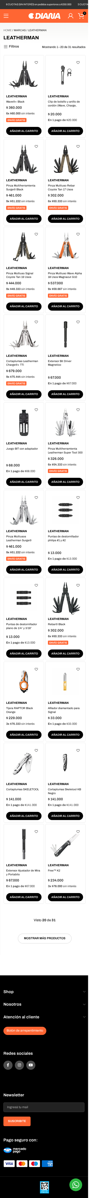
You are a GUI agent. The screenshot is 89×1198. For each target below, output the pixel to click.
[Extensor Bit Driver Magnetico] (65, 334)
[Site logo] (44, 16)
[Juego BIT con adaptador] (24, 422)
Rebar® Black (56, 624)
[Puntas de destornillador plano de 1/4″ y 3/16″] (24, 597)
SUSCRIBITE (17, 1121)
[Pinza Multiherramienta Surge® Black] (24, 159)
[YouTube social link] (30, 1065)
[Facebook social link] (8, 1065)
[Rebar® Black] (65, 597)
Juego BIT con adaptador (22, 448)
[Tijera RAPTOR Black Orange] (24, 681)
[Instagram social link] (19, 1065)
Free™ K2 (54, 870)
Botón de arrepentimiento (25, 1030)
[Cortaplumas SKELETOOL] (24, 762)
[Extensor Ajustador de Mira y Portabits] (24, 844)
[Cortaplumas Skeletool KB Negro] (65, 762)
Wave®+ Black (15, 101)
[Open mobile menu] (6, 15)
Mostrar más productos (44, 938)
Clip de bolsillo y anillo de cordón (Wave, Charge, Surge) (64, 105)
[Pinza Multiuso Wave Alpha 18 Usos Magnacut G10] (65, 246)
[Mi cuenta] (70, 15)
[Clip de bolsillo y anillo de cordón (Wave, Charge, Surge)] (65, 75)
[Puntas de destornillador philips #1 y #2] (65, 510)
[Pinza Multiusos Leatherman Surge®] (24, 510)
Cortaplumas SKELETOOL (22, 789)
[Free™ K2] (65, 844)
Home (7, 30)
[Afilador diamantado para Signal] (65, 681)
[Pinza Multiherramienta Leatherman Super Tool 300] (65, 422)
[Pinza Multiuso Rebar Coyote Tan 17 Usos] (65, 159)
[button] (24, 131)
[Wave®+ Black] (24, 75)
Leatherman (16, 96)
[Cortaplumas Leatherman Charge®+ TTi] (24, 334)
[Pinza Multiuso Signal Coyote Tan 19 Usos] (24, 246)
